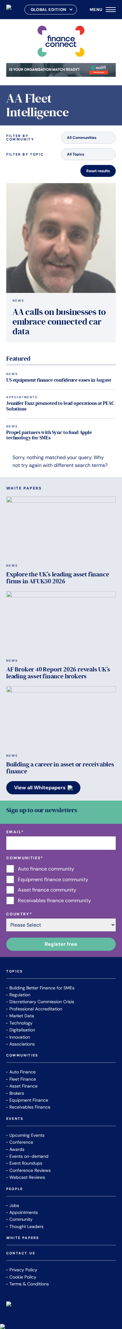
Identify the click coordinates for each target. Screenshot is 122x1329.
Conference (21, 1142)
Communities (22, 1055)
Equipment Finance (28, 1100)
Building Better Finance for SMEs (41, 988)
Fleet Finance (22, 1079)
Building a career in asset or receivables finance (60, 768)
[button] (88, 138)
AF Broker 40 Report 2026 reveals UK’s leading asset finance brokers (58, 673)
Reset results (98, 170)
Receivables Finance (29, 1107)
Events (14, 1119)
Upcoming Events (26, 1135)
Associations (22, 1044)
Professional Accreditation (35, 1009)
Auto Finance (22, 1072)
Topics (14, 971)
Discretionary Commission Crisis (41, 1001)
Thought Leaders (26, 1226)
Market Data (21, 1016)
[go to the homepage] (8, 9)
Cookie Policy (22, 1277)
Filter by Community (20, 137)
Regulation (19, 995)
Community (21, 1219)
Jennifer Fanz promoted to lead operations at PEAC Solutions (60, 406)
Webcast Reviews (27, 1177)
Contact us (20, 1253)
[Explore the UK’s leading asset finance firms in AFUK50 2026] (61, 527)
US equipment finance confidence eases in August (58, 380)
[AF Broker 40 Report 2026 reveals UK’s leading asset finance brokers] (61, 622)
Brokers (16, 1093)
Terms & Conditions (29, 1284)
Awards (16, 1149)
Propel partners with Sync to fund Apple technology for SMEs (49, 435)
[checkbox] (61, 884)
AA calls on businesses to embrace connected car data (59, 322)
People (14, 1189)
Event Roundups (25, 1163)
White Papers (22, 1238)
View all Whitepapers (40, 787)
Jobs (14, 1205)
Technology (21, 1023)
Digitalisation (22, 1030)
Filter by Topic (25, 154)
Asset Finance (23, 1086)
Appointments (22, 397)
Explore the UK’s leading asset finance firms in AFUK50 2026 (57, 578)
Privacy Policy (23, 1270)
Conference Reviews (30, 1170)
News (18, 301)
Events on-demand (28, 1156)
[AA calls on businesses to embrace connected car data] (61, 238)
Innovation (19, 1037)
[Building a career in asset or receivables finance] (61, 717)
